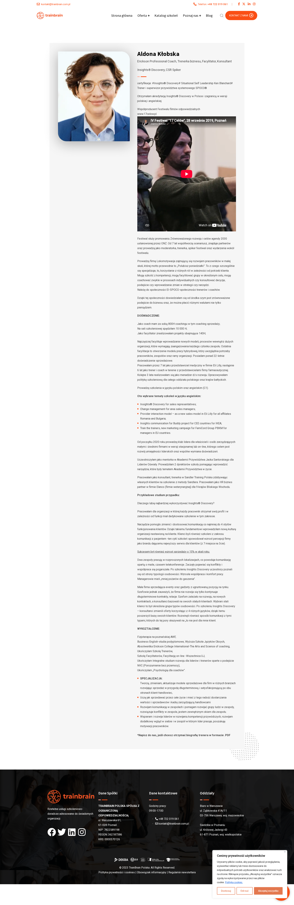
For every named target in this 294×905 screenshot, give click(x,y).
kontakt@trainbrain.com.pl (55, 4)
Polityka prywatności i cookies (117, 872)
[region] (249, 874)
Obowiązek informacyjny (151, 872)
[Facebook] (51, 832)
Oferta (142, 15)
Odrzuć (244, 890)
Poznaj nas (190, 15)
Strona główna (121, 15)
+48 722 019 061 (217, 4)
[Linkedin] (72, 832)
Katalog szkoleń (166, 15)
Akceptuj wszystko (268, 890)
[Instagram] (82, 832)
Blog (209, 15)
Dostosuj (226, 890)
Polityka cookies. (234, 882)
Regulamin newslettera (182, 872)
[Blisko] (285, 852)
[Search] (222, 15)
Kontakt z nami (238, 15)
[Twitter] (62, 832)
